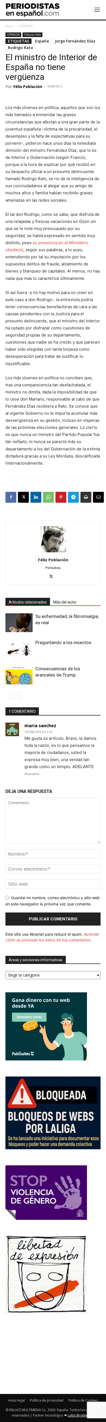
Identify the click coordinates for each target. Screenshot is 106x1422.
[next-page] (17, 695)
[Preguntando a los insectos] (19, 648)
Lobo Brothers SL (81, 1415)
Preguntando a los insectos (63, 642)
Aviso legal (16, 1400)
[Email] (98, 497)
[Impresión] (85, 497)
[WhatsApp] (48, 497)
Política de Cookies (83, 1400)
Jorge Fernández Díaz (75, 41)
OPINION (26, 26)
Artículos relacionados (28, 602)
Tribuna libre (32, 35)
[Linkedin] (35, 497)
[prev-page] (8, 695)
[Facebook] (10, 497)
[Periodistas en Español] (32, 10)
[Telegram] (73, 497)
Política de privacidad (46, 1400)
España (42, 41)
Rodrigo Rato (20, 47)
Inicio (9, 26)
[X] (23, 497)
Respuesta (31, 774)
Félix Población (27, 86)
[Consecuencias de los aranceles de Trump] (19, 675)
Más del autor (65, 602)
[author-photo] (53, 552)
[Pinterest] (60, 497)
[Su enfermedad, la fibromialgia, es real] (19, 622)
